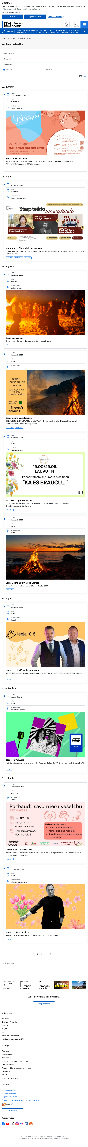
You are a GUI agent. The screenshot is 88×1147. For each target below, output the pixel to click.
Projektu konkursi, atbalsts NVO (13, 1039)
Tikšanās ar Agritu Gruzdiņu (19, 500)
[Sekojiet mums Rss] (31, 1123)
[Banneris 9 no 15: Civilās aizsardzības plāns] (44, 985)
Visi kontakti (12, 1111)
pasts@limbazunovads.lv (13, 1097)
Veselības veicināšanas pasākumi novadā (16, 1068)
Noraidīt (12, 17)
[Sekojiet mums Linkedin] (26, 1123)
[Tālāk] (83, 985)
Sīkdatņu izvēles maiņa (10, 1078)
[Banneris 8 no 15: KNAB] (26, 985)
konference (18, 257)
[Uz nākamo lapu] (54, 954)
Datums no (9, 69)
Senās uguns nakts (14, 338)
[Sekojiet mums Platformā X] (12, 1123)
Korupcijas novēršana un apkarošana (15, 1061)
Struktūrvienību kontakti (10, 1036)
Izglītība (9, 257)
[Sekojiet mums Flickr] (21, 1123)
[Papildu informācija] (12, 1104)
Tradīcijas (19, 427)
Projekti (4, 1029)
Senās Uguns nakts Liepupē (19, 418)
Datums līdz (49, 69)
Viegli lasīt (5, 1051)
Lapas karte (6, 1071)
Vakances (5, 1025)
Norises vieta (8, 64)
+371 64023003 (10, 1090)
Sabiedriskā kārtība (8, 1065)
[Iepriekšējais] (4, 985)
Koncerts (10, 168)
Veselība (9, 859)
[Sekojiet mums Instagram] (17, 1123)
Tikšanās (27, 257)
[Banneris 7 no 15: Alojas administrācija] (9, 985)
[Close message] (84, 31)
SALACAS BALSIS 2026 (16, 158)
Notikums (10, 345)
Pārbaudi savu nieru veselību (19, 849)
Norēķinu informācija (9, 1022)
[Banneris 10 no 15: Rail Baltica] (61, 985)
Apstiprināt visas (35, 17)
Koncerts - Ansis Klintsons (18, 932)
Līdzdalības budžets (9, 1075)
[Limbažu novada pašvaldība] (15, 24)
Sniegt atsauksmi (44, 1004)
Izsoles (4, 1032)
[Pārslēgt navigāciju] (84, 24)
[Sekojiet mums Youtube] (7, 1123)
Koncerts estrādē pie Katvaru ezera (22, 670)
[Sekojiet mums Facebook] (3, 1123)
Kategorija (7, 59)
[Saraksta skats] (85, 76)
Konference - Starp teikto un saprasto (24, 248)
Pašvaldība (5, 1019)
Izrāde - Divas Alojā (15, 760)
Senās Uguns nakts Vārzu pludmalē (22, 583)
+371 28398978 (10, 1093)
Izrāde (9, 769)
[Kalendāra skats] (80, 76)
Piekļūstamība (7, 1058)
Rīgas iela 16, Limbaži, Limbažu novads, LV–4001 (21, 1100)
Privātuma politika (8, 1054)
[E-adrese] (6, 1104)
